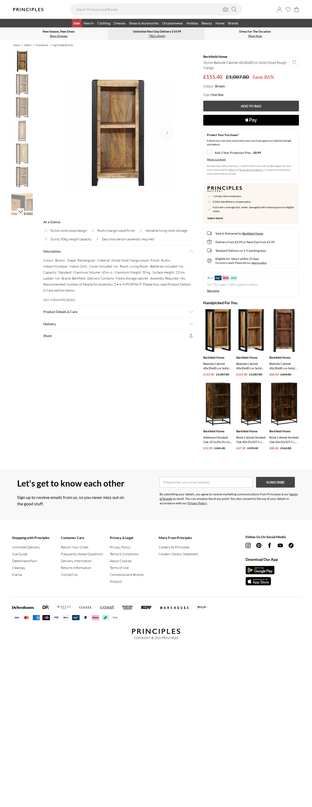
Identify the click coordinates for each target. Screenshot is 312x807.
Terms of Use (119, 568)
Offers (27, 45)
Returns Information (76, 568)
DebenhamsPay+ (24, 561)
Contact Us (69, 574)
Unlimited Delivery (26, 547)
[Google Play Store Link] (260, 570)
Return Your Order (75, 547)
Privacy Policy (120, 547)
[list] (118, 133)
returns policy (259, 262)
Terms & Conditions (124, 554)
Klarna (17, 574)
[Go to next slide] (166, 132)
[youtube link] (280, 545)
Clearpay (18, 568)
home (16, 45)
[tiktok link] (291, 545)
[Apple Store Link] (260, 581)
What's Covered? (216, 159)
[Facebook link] (269, 545)
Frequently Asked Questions (82, 554)
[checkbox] (251, 152)
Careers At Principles (174, 547)
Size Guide (19, 554)
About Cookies (121, 561)
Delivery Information (76, 561)
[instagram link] (248, 545)
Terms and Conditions (251, 169)
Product (116, 581)
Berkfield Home (215, 56)
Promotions (42, 45)
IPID (231, 169)
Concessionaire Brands (127, 574)
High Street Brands (62, 45)
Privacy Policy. (197, 503)
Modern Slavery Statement (178, 554)
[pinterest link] (258, 545)
